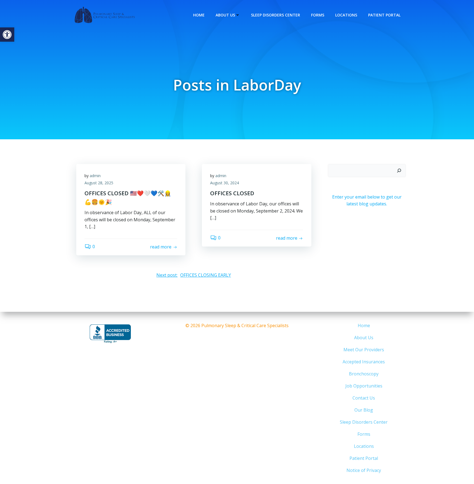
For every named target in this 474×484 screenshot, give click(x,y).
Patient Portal (384, 15)
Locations (346, 15)
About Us (225, 15)
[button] (7, 34)
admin (95, 175)
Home (199, 15)
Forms (317, 15)
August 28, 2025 (98, 182)
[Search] (399, 170)
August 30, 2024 (224, 182)
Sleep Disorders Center (275, 15)
